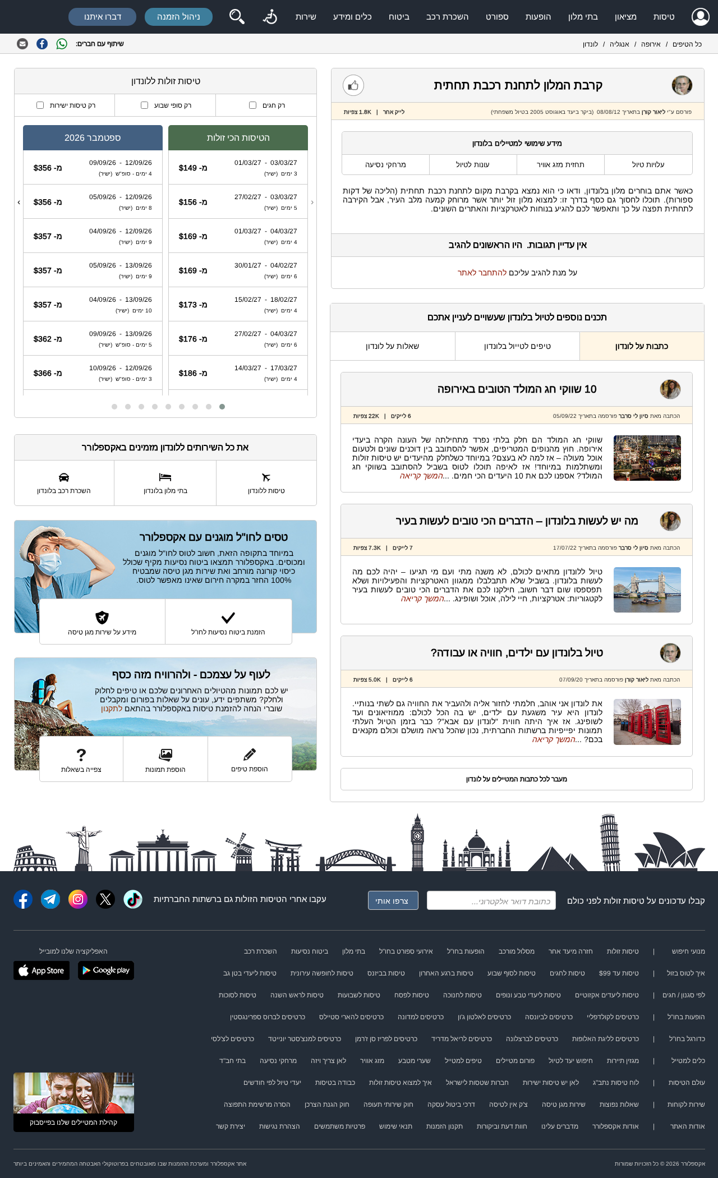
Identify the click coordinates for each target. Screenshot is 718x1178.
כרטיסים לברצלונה (532, 1039)
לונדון (590, 44)
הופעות (538, 16)
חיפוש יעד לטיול (571, 1061)
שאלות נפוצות (619, 1104)
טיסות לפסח (411, 995)
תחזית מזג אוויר (560, 164)
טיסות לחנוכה (462, 995)
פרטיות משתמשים (339, 1126)
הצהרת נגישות (279, 1126)
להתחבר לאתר (482, 272)
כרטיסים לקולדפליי (613, 1017)
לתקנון (111, 708)
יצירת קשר (230, 1126)
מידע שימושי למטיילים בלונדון (517, 143)
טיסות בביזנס (386, 973)
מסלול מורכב (517, 951)
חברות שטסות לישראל (477, 1083)
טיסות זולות (624, 900)
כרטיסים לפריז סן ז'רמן (386, 1039)
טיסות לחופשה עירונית (322, 973)
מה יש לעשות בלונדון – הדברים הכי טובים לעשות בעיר (517, 521)
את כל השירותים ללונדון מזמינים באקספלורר (165, 447)
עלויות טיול (648, 164)
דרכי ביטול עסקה (451, 1104)
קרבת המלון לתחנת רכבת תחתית (518, 85)
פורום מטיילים (515, 1061)
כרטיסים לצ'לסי (232, 1039)
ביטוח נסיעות (309, 951)
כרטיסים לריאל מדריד (461, 1039)
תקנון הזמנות (444, 1126)
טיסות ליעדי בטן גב (250, 973)
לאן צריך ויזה (328, 1061)
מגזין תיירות (623, 1061)
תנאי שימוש (395, 1126)
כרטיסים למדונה (421, 1017)
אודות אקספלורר (615, 1126)
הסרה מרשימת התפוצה (257, 1104)
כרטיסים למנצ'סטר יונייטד (304, 1039)
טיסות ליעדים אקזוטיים (607, 995)
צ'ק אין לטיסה (508, 1104)
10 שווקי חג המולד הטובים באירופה (517, 389)
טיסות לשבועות (359, 995)
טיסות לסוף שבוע (511, 973)
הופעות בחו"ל (466, 951)
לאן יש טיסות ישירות (551, 1083)
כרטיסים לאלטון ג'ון (484, 1017)
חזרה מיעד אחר (571, 951)
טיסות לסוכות (237, 995)
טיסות (664, 16)
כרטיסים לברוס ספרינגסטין (267, 1017)
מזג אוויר (372, 1061)
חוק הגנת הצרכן (327, 1104)
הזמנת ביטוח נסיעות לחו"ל (228, 632)
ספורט (497, 16)
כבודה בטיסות (335, 1083)
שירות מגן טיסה (564, 1104)
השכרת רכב (447, 16)
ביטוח (399, 16)
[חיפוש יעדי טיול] (236, 17)
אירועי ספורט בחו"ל (406, 951)
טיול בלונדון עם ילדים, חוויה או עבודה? (517, 653)
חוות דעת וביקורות (502, 1126)
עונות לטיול (473, 164)
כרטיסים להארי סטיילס (351, 1017)
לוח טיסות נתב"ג (616, 1083)
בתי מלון (583, 16)
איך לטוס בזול (686, 973)
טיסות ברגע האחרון (446, 973)
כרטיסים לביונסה (549, 1017)
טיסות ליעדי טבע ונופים (528, 995)
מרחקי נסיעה (385, 164)
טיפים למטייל (463, 1061)
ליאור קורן (653, 112)
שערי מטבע (414, 1061)
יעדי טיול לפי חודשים (272, 1083)
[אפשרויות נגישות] (269, 17)
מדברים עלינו (559, 1126)
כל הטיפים (687, 44)
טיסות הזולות (258, 899)
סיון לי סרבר (633, 416)
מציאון (626, 16)
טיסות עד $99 (619, 973)
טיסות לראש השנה (297, 995)
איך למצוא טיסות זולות (400, 1083)
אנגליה (619, 44)
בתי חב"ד (232, 1061)
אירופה (651, 44)
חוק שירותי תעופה (388, 1104)
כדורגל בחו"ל (687, 1039)
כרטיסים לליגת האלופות (605, 1039)
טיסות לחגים (567, 973)
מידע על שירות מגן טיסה (102, 632)
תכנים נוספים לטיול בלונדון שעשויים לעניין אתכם (517, 317)
